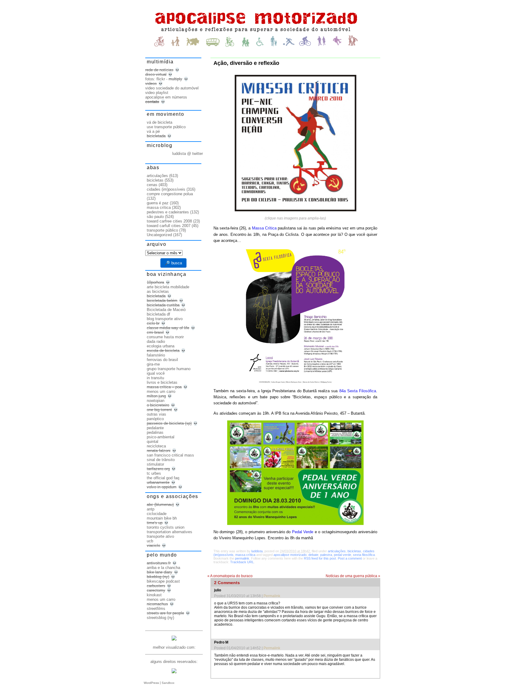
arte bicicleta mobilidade (168, 287)
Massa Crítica (264, 228)
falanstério (156, 355)
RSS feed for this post (320, 558)
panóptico (155, 418)
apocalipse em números (166, 97)
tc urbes (154, 473)
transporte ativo (160, 536)
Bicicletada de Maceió (166, 309)
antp (150, 509)
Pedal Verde (302, 532)
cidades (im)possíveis (166, 189)
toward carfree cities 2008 (169, 221)
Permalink (272, 596)
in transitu (155, 378)
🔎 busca (173, 263)
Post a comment (350, 558)
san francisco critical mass (170, 455)
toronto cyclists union (165, 527)
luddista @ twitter (187, 153)
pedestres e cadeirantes (168, 212)
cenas (152, 184)
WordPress (151, 682)
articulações (337, 551)
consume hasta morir (165, 337)
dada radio (156, 341)
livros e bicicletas (162, 382)
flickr (160, 79)
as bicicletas (158, 291)
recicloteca (156, 446)
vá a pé (153, 131)
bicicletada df (158, 314)
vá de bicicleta (159, 122)
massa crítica (245, 555)
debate (313, 555)
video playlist (156, 92)
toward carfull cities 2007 (168, 225)
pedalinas (155, 432)
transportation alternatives (169, 532)
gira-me (153, 364)
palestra (326, 555)
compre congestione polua (170, 194)
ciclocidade (156, 513)
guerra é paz (158, 203)
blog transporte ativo (165, 318)
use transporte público (166, 127)
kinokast (154, 595)
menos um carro (161, 391)
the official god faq (163, 478)
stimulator (155, 464)
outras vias (156, 414)
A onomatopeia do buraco (230, 576)
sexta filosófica (364, 555)
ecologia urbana (160, 346)
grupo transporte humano (168, 368)
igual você (156, 373)
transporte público (162, 230)
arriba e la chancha (163, 567)
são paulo (155, 216)
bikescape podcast (163, 581)
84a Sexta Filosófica (357, 391)
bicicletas (354, 551)
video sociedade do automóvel (172, 88)
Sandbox (168, 682)
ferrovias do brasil (162, 359)
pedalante (155, 428)
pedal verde (342, 555)
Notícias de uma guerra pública (353, 576)
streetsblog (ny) (160, 617)
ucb (150, 541)
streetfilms (156, 608)
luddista (257, 551)
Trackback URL (242, 562)
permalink (242, 558)
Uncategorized (159, 234)
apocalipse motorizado (290, 555)
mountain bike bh (162, 518)
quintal (152, 441)
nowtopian (155, 400)
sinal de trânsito (161, 459)
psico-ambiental (160, 437)
